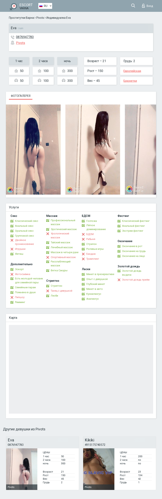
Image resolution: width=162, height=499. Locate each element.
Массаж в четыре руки (64, 252)
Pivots (40, 17)
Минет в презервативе (100, 274)
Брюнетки (130, 81)
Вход (150, 5)
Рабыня (90, 239)
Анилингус (92, 298)
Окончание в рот (132, 246)
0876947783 (25, 37)
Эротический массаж (64, 229)
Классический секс (26, 220)
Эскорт (19, 269)
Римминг (20, 302)
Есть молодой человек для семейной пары (29, 280)
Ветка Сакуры (59, 270)
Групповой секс (24, 235)
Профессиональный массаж (63, 222)
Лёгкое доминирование (96, 227)
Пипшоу (19, 297)
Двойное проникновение (24, 242)
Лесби (54, 295)
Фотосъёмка (22, 274)
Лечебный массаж (62, 247)
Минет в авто (94, 288)
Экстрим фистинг (132, 230)
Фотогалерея (20, 95)
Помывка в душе (25, 292)
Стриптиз (56, 285)
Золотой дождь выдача (131, 272)
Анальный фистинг (133, 225)
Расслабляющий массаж (61, 263)
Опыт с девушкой (97, 279)
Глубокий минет (95, 284)
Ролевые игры (95, 248)
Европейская (132, 71)
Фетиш (19, 253)
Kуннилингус (93, 293)
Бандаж (91, 253)
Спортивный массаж (63, 257)
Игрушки (20, 248)
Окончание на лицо (133, 256)
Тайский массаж (60, 242)
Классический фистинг (136, 220)
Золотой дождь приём (136, 279)
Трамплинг (92, 258)
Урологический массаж (60, 235)
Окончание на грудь (134, 251)
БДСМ (90, 234)
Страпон (91, 244)
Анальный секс (24, 225)
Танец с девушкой (61, 290)
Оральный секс (24, 230)
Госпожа (91, 220)
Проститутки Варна (21, 17)
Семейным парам (25, 287)
